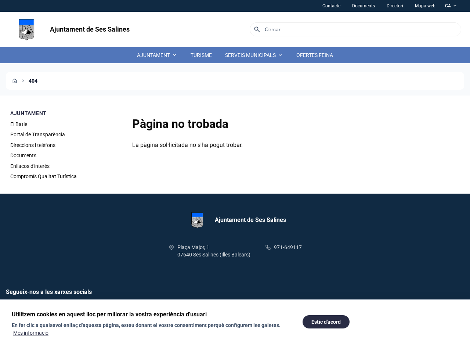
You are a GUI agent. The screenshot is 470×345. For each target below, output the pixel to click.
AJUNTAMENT (157, 55)
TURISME (201, 55)
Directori (395, 5)
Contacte (331, 5)
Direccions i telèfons (32, 145)
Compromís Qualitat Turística (43, 176)
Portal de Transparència (37, 134)
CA (451, 6)
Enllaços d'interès (30, 166)
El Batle (18, 124)
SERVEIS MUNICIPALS (254, 55)
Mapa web (425, 5)
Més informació (30, 333)
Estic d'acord (326, 322)
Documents (363, 5)
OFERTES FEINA (314, 55)
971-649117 (288, 247)
